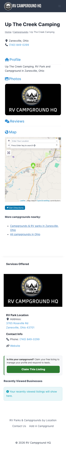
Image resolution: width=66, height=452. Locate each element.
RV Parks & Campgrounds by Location (33, 420)
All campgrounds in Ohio (25, 234)
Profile (15, 59)
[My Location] (34, 145)
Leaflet (22, 200)
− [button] (9, 145)
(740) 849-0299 (19, 44)
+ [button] (9, 140)
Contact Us (19, 426)
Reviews (17, 121)
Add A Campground (41, 426)
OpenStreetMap (43, 200)
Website (15, 345)
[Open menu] (59, 6)
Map (12, 132)
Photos (15, 79)
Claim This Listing (33, 369)
